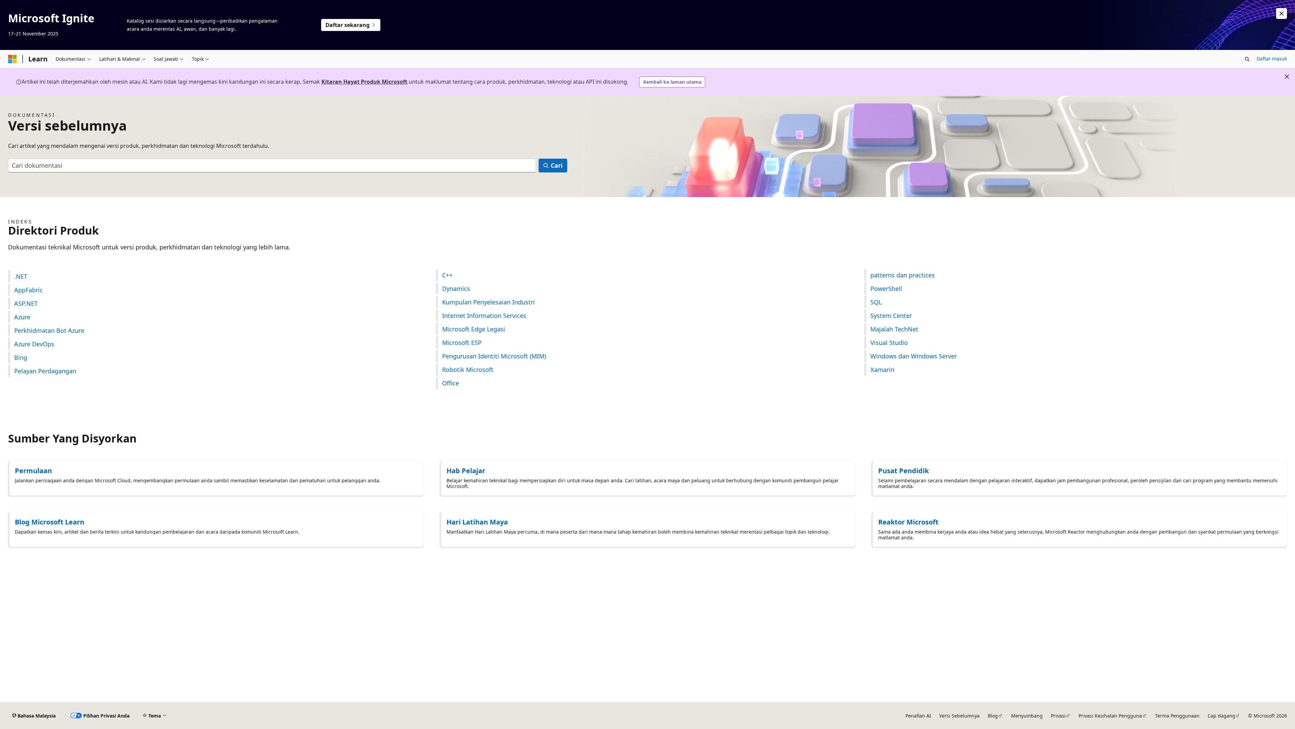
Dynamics (456, 289)
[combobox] (272, 165)
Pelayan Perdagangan (45, 371)
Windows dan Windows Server (913, 356)
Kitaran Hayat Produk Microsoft (364, 81)
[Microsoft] (12, 59)
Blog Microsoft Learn (49, 521)
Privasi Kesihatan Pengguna (1110, 715)
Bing (20, 357)
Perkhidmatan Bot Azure (49, 330)
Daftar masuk (1272, 58)
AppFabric (28, 290)
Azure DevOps (34, 344)
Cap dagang (1221, 715)
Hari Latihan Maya (477, 521)
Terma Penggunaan (1177, 715)
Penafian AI (918, 715)
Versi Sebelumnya (959, 715)
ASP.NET (26, 303)
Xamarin (882, 370)
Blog (993, 715)
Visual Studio (889, 343)
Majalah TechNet (894, 329)
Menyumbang (1027, 715)
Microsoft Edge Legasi (473, 329)
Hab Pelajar (466, 470)
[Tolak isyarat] (1281, 13)
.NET (20, 276)
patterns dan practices (902, 275)
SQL (876, 302)
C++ (447, 275)
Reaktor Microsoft (908, 521)
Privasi (1058, 715)
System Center (891, 316)
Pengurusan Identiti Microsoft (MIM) (494, 356)
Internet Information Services (484, 316)
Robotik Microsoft (467, 370)
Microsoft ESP (462, 343)
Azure (22, 317)
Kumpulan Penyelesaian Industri (488, 302)
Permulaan (33, 470)
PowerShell (886, 289)
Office (450, 383)
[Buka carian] (1247, 59)
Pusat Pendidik (903, 470)
